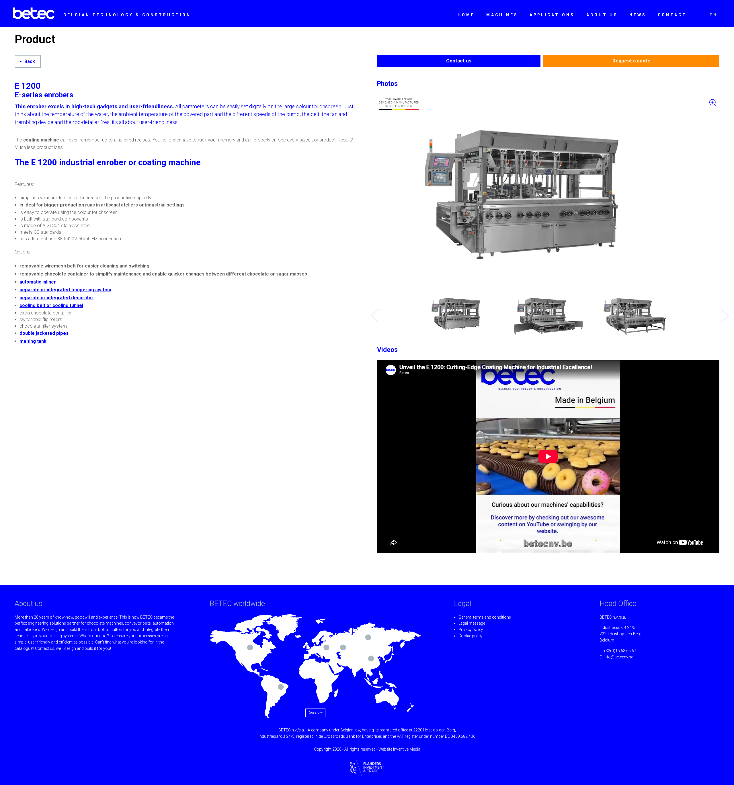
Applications (552, 15)
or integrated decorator (67, 297)
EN (714, 15)
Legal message (471, 623)
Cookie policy (470, 635)
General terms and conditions (484, 617)
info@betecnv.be (618, 657)
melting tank (32, 341)
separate (30, 289)
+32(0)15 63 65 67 (620, 650)
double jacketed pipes (44, 333)
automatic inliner (37, 282)
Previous (373, 311)
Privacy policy (470, 629)
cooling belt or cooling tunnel (51, 305)
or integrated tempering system (76, 289)
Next (723, 311)
